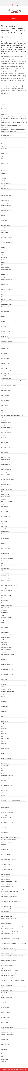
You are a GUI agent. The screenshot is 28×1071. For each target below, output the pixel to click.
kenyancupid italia (5, 600)
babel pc (3, 247)
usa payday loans (4, 1024)
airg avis (3, 215)
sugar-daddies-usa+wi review (7, 965)
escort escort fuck (4, 449)
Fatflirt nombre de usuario (6, 491)
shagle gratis (3, 827)
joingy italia (3, 592)
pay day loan (4, 723)
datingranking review (5, 410)
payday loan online (5, 738)
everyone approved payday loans (8, 472)
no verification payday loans (7, 681)
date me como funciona (6, 393)
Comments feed (4, 1059)
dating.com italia (4, 405)
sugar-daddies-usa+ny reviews (7, 953)
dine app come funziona (6, 422)
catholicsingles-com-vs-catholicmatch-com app (10, 343)
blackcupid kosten (5, 311)
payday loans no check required (7, 750)
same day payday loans (6, 817)
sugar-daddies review (5, 876)
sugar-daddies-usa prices (6, 913)
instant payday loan (5, 575)
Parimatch (3, 713)
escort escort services (5, 454)
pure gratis (3, 780)
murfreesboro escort (5, 662)
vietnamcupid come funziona (7, 1027)
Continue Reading (7, 97)
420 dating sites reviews (6, 183)
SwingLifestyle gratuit (5, 992)
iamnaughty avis (4, 556)
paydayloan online (5, 765)
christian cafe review (5, 361)
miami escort (4, 642)
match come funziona (5, 637)
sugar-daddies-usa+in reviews (7, 936)
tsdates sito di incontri (5, 1012)
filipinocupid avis (4, 499)
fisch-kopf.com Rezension (6, 501)
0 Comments (18, 37)
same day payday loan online (7, 815)
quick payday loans (5, 790)
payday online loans (5, 760)
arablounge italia (4, 232)
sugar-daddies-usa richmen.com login (8, 918)
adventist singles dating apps (7, 208)
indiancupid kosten (5, 568)
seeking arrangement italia (6, 820)
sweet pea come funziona (6, 985)
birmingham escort (5, 306)
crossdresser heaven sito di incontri (8, 385)
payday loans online (5, 755)
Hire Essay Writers (5, 546)
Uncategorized (4, 1019)
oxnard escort (4, 711)
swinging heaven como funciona (7, 987)
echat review (3, 439)
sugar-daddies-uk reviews (6, 899)
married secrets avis (5, 632)
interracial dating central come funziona (9, 583)
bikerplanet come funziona (6, 304)
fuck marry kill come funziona (7, 514)
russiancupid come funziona (7, 810)
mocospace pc (4, 659)
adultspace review (5, 200)
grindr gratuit (4, 526)
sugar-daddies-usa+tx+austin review (8, 960)
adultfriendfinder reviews (6, 198)
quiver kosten (4, 792)
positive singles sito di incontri (7, 775)
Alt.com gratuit (4, 217)
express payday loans (5, 474)
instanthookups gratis (5, 578)
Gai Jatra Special (4, 111)
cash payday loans (5, 336)
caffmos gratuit (4, 324)
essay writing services (5, 464)
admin (4, 36)
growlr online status (5, 531)
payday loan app (4, 733)
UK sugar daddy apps (5, 1017)
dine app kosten (4, 425)
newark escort (4, 679)
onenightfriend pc (5, 699)
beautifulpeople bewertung (6, 272)
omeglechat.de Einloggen (6, 694)
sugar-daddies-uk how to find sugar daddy (9, 894)
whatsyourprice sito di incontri (7, 1032)
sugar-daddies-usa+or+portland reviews (9, 958)
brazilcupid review (5, 319)
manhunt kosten (4, 627)
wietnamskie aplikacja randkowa (7, 1034)
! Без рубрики (4, 173)
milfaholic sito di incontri (6, 647)
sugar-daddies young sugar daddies (8, 884)
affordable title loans (5, 212)
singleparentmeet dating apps (7, 834)
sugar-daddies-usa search (6, 921)
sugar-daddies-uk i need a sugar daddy (9, 896)
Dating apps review (5, 400)
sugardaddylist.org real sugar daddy (8, 973)
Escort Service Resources (6, 457)
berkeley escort (4, 277)
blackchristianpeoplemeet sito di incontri (9, 309)
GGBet (2, 523)
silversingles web (4, 832)
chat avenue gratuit (5, 348)
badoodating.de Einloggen (6, 249)
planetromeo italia (5, 768)
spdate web (3, 847)
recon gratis (3, 797)
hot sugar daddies (5, 553)
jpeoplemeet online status (6, 595)
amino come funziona (5, 225)
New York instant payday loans (7, 674)
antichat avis (3, 230)
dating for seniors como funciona (8, 402)
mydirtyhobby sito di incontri (7, 664)
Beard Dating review (5, 267)
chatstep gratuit (4, 353)
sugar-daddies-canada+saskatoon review (9, 891)
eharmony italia (4, 442)
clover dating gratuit (5, 373)
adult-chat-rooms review (6, 195)
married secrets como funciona (7, 634)
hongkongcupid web (5, 548)
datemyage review (5, 395)
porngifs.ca (3, 773)
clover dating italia (5, 375)
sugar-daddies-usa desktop (6, 906)
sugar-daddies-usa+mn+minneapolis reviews (10, 950)
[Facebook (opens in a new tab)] (12, 5)
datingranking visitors (5, 412)
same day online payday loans (7, 812)
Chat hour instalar (5, 351)
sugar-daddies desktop (6, 866)
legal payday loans (5, 615)
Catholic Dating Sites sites (6, 341)
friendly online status (5, 509)
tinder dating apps (5, 1010)
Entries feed (3, 1058)
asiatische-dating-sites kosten (7, 242)
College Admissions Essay (6, 378)
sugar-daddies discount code (7, 869)
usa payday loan (4, 1022)
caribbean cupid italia (5, 333)
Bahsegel (3, 254)
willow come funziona (5, 1037)
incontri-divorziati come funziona (8, 565)
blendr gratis (3, 316)
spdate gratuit (4, 844)
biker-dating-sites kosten (6, 299)
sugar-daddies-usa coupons (7, 903)
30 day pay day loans (5, 175)
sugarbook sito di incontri (6, 968)
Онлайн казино (4, 1049)
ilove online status (5, 560)
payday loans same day (6, 758)
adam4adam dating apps (6, 188)
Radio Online (4, 114)
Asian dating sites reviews (6, 237)
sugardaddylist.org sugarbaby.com (8, 975)
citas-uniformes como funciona (7, 370)
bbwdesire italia (4, 259)
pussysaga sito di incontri (6, 785)
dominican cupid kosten (6, 432)
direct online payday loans (6, 427)
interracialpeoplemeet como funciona (9, 585)
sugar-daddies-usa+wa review (7, 963)
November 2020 (4, 166)
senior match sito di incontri (7, 822)
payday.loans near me (8, 37)
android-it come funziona (6, 227)
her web (3, 533)
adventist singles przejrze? (6, 210)
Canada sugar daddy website (7, 328)
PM (2, 770)
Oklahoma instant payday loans (7, 691)
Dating (2, 398)
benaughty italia (4, 274)
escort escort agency (5, 447)
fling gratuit (3, 504)
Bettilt (2, 287)
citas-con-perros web (5, 363)
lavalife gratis (4, 610)
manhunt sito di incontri (6, 630)
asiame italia (3, 235)
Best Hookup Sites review (6, 279)
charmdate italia (4, 346)
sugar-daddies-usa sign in (6, 923)
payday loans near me (5, 748)
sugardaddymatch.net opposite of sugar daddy (10, 982)
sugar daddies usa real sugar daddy (8, 859)
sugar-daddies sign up (5, 879)
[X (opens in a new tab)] (10, 5)
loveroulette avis (4, 622)
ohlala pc (3, 686)
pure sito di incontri (5, 782)
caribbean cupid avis (5, 331)
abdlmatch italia (4, 185)
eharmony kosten (5, 444)
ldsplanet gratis (4, 612)
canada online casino (5, 326)
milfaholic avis (4, 644)
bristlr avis (3, 321)
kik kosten (3, 602)
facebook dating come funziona (7, 477)
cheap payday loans (5, 358)
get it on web (4, 521)
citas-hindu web (4, 368)
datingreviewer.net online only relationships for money (12, 415)
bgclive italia (3, 291)
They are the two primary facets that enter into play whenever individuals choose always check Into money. (13, 29)
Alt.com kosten (4, 220)
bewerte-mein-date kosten (6, 289)
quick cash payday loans (6, 787)
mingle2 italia (4, 652)
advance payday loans (5, 203)
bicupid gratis (4, 296)
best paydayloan (4, 284)
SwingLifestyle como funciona (7, 990)
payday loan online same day (7, 741)
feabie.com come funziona (6, 496)
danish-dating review (5, 390)
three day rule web (5, 1007)
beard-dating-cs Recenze (6, 269)
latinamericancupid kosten (6, 605)
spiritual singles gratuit (5, 852)
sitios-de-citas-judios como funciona (8, 839)
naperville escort (4, 667)
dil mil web (3, 420)
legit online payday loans (6, 617)
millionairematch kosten (6, 649)
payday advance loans (5, 731)
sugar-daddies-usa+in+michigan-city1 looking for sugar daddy (13, 943)
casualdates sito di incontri (6, 338)
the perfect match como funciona (8, 1005)
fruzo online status (5, 511)
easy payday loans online (6, 435)
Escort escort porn (5, 452)
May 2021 (3, 158)
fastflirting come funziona (6, 489)
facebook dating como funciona (7, 479)
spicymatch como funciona (6, 849)
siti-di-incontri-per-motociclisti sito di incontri (10, 837)
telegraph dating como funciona (7, 1000)
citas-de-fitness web (5, 365)
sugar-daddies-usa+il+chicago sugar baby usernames (12, 931)
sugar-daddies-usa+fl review (7, 928)
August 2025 (3, 146)
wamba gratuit (4, 1029)
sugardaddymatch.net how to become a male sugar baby (12, 980)
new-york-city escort (5, 676)
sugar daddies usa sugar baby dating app (9, 861)
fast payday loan (4, 486)
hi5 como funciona (5, 538)
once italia (3, 696)
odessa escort (4, 684)
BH (2, 294)
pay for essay (4, 728)
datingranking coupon (5, 407)
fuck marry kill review (5, 516)
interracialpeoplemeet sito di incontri (8, 588)
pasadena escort (4, 718)
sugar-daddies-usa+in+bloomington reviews (10, 938)
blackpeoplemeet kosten (6, 314)
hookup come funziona (6, 551)
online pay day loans (5, 704)
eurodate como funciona (6, 469)
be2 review (3, 264)
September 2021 (4, 153)
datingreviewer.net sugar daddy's (8, 417)
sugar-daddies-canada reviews (7, 886)
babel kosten (4, 245)
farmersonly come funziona (6, 481)
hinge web (3, 543)
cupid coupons (4, 388)
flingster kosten (4, 506)
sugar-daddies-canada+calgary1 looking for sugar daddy (12, 889)
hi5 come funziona (5, 536)
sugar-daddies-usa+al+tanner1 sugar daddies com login (12, 926)
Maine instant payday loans (7, 625)
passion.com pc (4, 721)
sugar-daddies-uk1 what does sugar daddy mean (11, 901)
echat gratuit (4, 437)
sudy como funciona (5, 854)
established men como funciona (7, 467)
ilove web (3, 563)
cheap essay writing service (6, 356)
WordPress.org (4, 1061)
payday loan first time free (6, 736)
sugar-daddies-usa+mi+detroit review (8, 948)
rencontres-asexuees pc (6, 802)
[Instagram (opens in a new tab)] (15, 5)
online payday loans (5, 709)
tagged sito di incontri (5, 995)
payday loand (4, 743)
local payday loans (5, 620)
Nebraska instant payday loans (7, 669)
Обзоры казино (4, 1047)
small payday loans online (6, 842)
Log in (2, 1056)
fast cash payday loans (5, 484)
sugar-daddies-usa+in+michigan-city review (10, 940)
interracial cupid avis (5, 580)
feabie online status (5, 494)
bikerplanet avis (4, 301)
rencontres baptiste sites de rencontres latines (10, 800)
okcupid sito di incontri (6, 689)
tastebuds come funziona (6, 997)
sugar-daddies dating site (6, 864)
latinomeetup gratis (5, 607)
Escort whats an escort (5, 459)
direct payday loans (5, 430)
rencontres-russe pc (5, 807)
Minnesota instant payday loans (7, 654)
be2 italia (3, 262)
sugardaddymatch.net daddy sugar (8, 977)
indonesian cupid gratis (6, 570)
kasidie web (3, 597)
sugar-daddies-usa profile (6, 916)
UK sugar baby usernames (6, 1014)
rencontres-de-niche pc (6, 805)
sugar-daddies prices (5, 874)
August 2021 (3, 156)
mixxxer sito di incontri (6, 657)
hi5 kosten (3, 541)
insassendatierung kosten (6, 573)
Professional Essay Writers (6, 778)
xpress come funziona (5, 1044)
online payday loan (5, 706)
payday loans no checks (6, 753)
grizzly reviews (4, 528)
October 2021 (4, 151)
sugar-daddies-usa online (6, 911)
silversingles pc (4, 829)
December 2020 (4, 163)
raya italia (3, 795)
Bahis (2, 252)
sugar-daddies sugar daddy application (9, 881)
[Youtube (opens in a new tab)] (17, 5)
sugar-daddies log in (5, 871)
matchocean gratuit (5, 639)
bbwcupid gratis (4, 257)
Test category (4, 1002)
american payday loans (6, 222)
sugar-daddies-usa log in (6, 908)
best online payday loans (6, 282)
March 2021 (3, 161)
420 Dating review (4, 180)
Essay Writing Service (5, 462)
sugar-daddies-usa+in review (7, 933)
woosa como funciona (5, 1042)
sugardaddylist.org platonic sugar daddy (9, 970)
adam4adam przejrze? (5, 190)
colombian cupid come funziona (7, 383)
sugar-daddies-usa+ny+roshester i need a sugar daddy (12, 955)
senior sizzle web (4, 824)
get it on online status (5, 518)
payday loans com (5, 746)
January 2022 (4, 148)
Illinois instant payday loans (7, 558)
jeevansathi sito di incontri (6, 590)
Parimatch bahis (4, 716)
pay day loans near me (5, 726)
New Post (3, 671)
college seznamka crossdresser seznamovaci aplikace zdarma (13, 380)
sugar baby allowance (5, 857)
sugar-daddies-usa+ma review (7, 945)
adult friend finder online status (7, 193)
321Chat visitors (4, 178)
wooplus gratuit (4, 1039)
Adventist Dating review (6, 205)
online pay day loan (5, 701)
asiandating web (4, 240)
